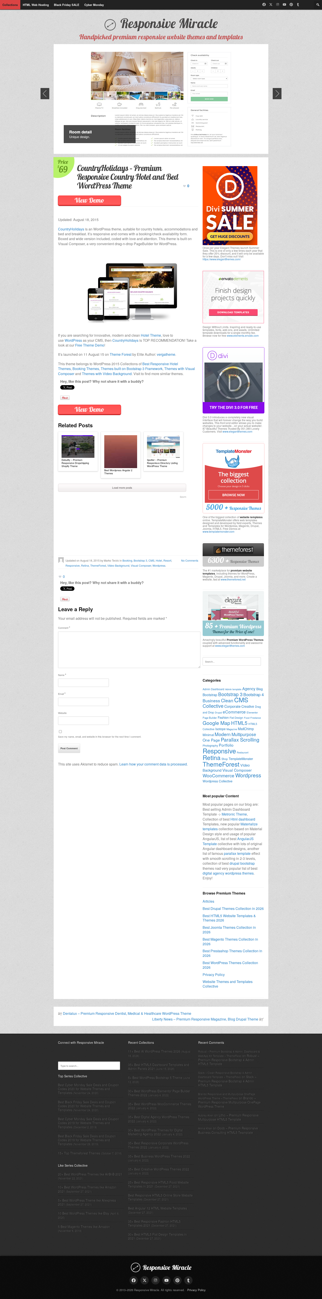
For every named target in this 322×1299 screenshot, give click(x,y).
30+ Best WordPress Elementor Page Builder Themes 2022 (159, 1093)
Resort (167, 560)
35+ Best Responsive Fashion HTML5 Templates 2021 (154, 1223)
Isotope (220, 728)
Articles (208, 901)
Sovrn (183, 496)
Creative (247, 706)
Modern (223, 734)
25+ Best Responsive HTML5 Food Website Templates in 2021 (158, 1184)
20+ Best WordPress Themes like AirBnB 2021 (90, 1174)
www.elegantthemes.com (237, 431)
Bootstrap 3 (140, 560)
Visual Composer (141, 565)
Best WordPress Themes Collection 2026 (230, 965)
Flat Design (236, 717)
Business (211, 700)
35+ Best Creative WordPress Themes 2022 (158, 1169)
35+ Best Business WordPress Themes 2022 (159, 1156)
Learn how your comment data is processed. (153, 764)
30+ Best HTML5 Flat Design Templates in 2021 (157, 1236)
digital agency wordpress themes (228, 873)
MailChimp (246, 728)
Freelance (255, 717)
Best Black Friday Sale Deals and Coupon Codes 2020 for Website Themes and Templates (87, 1106)
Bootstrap (210, 694)
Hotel (159, 560)
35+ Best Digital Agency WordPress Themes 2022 (158, 1119)
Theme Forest (120, 354)
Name (62, 675)
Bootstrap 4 (253, 694)
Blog (259, 688)
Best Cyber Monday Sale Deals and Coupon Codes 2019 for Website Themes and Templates (88, 1123)
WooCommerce (218, 775)
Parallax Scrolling (240, 739)
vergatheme (166, 354)
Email (61, 694)
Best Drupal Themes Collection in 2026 (233, 908)
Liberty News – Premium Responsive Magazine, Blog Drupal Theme (205, 1019)
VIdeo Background (118, 565)
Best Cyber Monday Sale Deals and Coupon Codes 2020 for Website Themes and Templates (88, 1089)
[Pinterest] (291, 4)
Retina (85, 565)
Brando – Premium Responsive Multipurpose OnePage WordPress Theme (229, 1102)
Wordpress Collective (217, 781)
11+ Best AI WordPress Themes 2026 (154, 1051)
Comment (64, 627)
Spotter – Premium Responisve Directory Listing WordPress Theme (162, 463)
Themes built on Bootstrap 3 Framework (132, 368)
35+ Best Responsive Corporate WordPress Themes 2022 (158, 1145)
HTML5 (239, 722)
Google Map (216, 722)
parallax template (237, 853)
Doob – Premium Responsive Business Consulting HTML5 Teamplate (228, 1130)
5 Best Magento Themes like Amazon (84, 1226)
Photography (210, 745)
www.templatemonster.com (218, 531)
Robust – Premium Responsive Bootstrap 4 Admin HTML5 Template (228, 1059)
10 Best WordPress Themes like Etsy (83, 1213)
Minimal (208, 734)
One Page (211, 740)
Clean (227, 700)
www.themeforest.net (233, 579)
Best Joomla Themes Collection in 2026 (229, 929)
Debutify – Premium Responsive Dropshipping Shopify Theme (75, 463)
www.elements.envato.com (243, 335)
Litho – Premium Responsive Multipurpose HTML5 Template (228, 1117)
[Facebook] (264, 4)
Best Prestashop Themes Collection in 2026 (232, 953)
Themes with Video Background (107, 373)
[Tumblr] (298, 4)
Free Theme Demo (89, 345)
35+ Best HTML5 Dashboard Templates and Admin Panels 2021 (158, 1066)
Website (62, 713)
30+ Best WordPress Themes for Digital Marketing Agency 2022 (155, 1132)
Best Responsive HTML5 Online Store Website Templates (160, 1197)
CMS (151, 560)
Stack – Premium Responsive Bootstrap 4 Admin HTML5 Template (227, 1080)
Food (246, 717)
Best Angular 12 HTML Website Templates (157, 1208)
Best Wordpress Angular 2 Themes (118, 472)
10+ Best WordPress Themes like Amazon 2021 (87, 1189)
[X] (270, 4)
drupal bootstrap (242, 863)
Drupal (218, 712)
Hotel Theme (151, 335)
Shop (224, 759)
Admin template (233, 689)
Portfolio (226, 745)
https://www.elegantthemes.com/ (222, 259)
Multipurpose (244, 734)
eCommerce (234, 712)
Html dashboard (242, 819)
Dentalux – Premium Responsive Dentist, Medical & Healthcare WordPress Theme (127, 1013)
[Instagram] (277, 4)
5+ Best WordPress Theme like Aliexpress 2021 (87, 1202)
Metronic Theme (234, 814)
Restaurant (242, 752)
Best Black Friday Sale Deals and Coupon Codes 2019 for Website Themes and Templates (87, 1140)
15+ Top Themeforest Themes (79, 1153)
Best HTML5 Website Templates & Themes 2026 (229, 918)
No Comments (189, 560)
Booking (127, 560)
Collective (213, 705)
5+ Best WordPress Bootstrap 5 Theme (155, 1077)
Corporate (232, 706)
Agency (248, 688)
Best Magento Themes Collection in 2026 (230, 941)
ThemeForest (98, 565)
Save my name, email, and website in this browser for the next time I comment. (99, 736)
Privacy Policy (214, 974)
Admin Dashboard (213, 689)
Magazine (231, 729)
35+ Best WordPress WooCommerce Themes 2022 (159, 1106)
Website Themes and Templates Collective (228, 984)
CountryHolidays (71, 229)
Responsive (72, 565)
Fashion (223, 717)
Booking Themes (86, 368)
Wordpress (158, 565)
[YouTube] (284, 4)
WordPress (73, 340)
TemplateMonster (241, 758)
